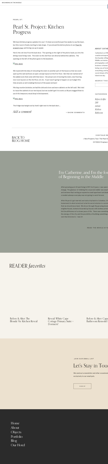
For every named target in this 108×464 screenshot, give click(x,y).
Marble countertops (22, 403)
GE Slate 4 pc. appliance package (27, 412)
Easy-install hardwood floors (26, 406)
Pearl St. (18, 19)
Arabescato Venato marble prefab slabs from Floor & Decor (57, 336)
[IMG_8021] (19, 99)
